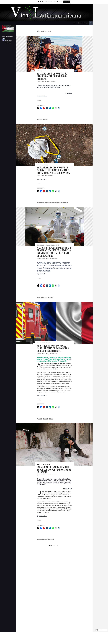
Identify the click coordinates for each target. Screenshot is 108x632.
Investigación (45, 245)
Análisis (39, 71)
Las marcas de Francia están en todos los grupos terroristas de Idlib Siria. (54, 469)
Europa (40, 119)
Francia (46, 119)
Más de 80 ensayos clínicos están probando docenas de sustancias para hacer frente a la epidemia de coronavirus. (54, 251)
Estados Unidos (52, 202)
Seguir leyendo (42, 96)
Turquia (51, 539)
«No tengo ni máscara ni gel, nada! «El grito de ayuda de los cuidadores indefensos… (53, 348)
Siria (45, 539)
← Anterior (51, 545)
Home (74, 23)
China (44, 202)
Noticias (39, 165)
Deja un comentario (51, 81)
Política (48, 71)
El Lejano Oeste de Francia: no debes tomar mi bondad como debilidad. (52, 76)
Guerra (43, 464)
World (51, 418)
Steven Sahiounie (68, 488)
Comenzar (67, 1)
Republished (45, 165)
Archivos (80, 23)
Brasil (39, 202)
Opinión (44, 71)
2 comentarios (49, 175)
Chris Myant (69, 93)
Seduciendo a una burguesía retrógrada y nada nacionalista (9, 41)
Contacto (86, 23)
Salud (52, 71)
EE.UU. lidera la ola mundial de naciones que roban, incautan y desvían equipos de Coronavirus (53, 170)
